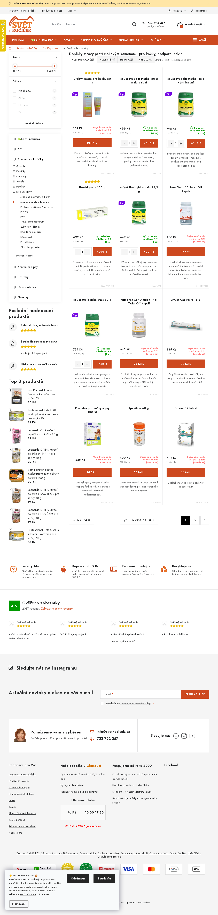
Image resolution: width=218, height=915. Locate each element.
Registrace (201, 10)
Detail (92, 142)
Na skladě (36, 91)
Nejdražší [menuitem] (126, 59)
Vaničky (20, 181)
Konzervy (21, 176)
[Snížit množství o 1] (124, 143)
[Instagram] (184, 736)
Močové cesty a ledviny (34, 202)
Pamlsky (20, 186)
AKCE (21, 149)
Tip (36, 112)
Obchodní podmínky (108, 853)
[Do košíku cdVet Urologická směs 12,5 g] (149, 251)
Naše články (194, 853)
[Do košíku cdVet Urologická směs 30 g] (102, 364)
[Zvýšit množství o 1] (134, 143)
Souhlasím (104, 878)
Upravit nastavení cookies (138, 902)
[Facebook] (176, 736)
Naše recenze (70, 853)
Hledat (134, 24)
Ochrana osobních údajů (162, 853)
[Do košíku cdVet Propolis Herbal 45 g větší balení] (196, 143)
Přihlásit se (195, 694)
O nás (12, 800)
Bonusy (12, 807)
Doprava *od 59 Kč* (28, 853)
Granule (20, 166)
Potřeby (23, 277)
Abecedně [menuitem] (145, 59)
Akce (36, 98)
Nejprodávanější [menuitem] (83, 59)
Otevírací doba (88, 853)
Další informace (28, 894)
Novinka (36, 105)
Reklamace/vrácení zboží (22, 826)
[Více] (199, 40)
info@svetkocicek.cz (113, 731)
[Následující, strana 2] (195, 520)
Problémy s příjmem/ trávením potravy (36, 209)
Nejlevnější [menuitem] (107, 59)
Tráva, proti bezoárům (32, 221)
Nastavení (18, 904)
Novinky (23, 297)
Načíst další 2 (142, 520)
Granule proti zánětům (109, 856)
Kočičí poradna (17, 820)
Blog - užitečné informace (22, 813)
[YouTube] (192, 736)
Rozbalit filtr (33, 123)
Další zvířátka (27, 287)
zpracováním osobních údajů (135, 703)
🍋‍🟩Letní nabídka (29, 139)
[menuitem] (18, 40)
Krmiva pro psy (28, 267)
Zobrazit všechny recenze (57, 609)
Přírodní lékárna (25, 255)
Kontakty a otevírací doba (22, 10)
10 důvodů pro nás (52, 10)
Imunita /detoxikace (31, 232)
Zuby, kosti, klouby (30, 226)
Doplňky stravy (24, 191)
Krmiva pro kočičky (30, 159)
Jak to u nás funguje (19, 787)
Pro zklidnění (27, 242)
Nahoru (83, 520)
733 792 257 (156, 22)
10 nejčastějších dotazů (21, 794)
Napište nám (15, 832)
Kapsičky (20, 171)
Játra (22, 216)
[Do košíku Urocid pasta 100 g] (102, 251)
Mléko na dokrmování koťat (35, 197)
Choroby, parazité (30, 247)
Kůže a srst (26, 237)
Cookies (181, 853)
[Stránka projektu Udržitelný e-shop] (86, 869)
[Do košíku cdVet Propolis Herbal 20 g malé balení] (149, 143)
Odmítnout (78, 878)
